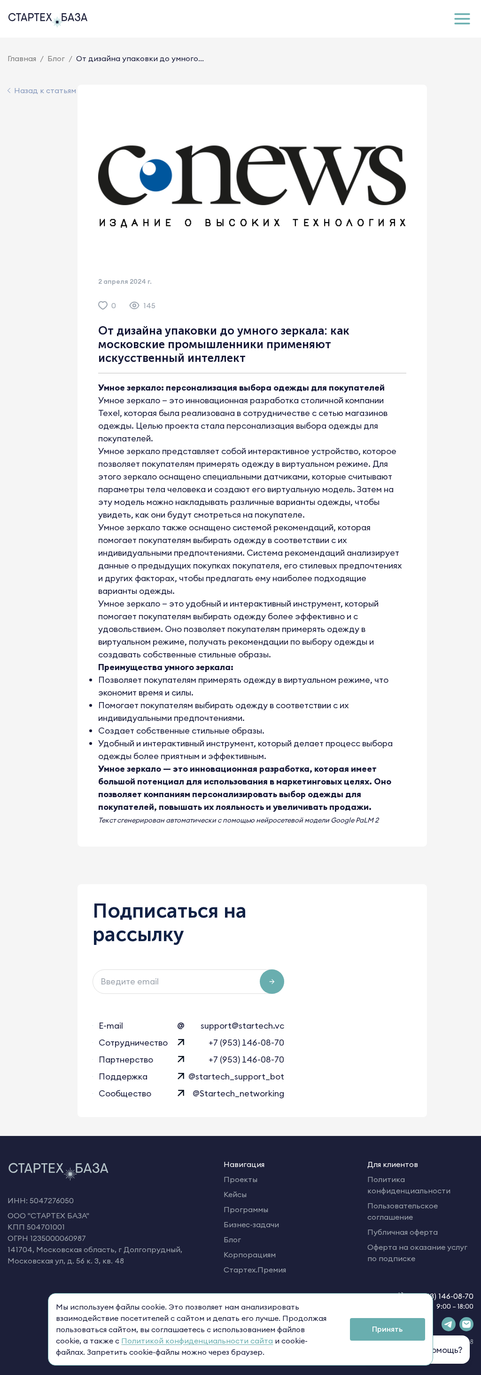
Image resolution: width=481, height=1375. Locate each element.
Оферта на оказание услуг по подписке (417, 1252)
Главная (22, 58)
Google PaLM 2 (355, 820)
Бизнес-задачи (251, 1224)
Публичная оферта (402, 1232)
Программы (246, 1209)
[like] (103, 305)
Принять (387, 1329)
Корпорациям (250, 1254)
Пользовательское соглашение (402, 1211)
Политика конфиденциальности (408, 1185)
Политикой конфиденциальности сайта (197, 1340)
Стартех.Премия (255, 1269)
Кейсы (235, 1194)
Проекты (240, 1179)
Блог (56, 58)
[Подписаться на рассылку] (272, 981)
